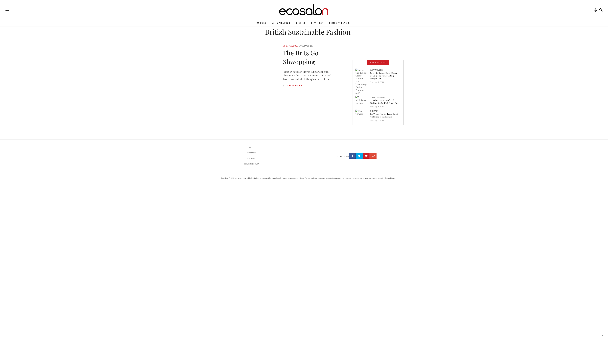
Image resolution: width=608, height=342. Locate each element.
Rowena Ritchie (294, 86)
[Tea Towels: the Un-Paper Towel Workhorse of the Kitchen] (362, 114)
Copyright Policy (251, 164)
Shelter (300, 23)
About (251, 147)
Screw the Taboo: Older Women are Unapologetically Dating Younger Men (383, 76)
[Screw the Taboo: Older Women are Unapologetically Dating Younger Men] (362, 81)
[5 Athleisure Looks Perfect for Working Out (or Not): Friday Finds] (362, 100)
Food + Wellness (339, 23)
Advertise (251, 153)
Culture (261, 23)
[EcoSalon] (26, 9)
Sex (381, 70)
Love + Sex (317, 23)
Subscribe (251, 158)
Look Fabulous (280, 23)
